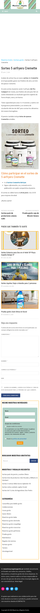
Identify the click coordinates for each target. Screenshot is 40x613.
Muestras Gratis (6, 60)
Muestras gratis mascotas (11, 527)
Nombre (4, 361)
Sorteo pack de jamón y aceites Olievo (15, 474)
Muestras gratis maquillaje (11, 524)
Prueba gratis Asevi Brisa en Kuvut (14, 312)
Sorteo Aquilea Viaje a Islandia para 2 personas (18, 283)
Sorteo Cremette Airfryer (16, 182)
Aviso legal (18, 581)
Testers (4, 548)
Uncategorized (7, 551)
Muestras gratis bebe (9, 517)
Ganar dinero (6, 514)
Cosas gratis (6, 510)
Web (2, 378)
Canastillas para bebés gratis (12, 504)
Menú (6, 11)
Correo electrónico (9, 369)
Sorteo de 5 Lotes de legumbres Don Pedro (17, 490)
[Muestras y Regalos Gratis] (20, 4)
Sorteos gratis (19, 60)
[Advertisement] (20, 34)
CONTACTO (21, 601)
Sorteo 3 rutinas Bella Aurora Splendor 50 (16, 484)
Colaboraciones (7, 507)
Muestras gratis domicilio (11, 521)
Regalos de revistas (9, 541)
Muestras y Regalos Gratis (21, 610)
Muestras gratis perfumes (11, 531)
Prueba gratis (7, 534)
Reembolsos (6, 538)
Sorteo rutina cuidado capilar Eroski (14, 487)
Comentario (6, 334)
